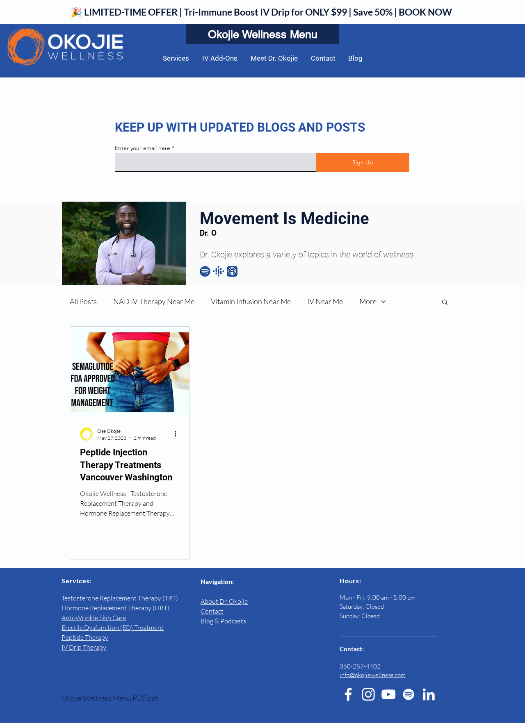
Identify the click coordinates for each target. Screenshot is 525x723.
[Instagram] (368, 694)
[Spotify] (408, 694)
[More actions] (178, 434)
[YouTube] (388, 694)
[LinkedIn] (428, 694)
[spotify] (205, 271)
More (368, 301)
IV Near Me (325, 301)
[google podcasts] (218, 271)
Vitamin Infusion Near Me (251, 301)
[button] (445, 302)
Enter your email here (142, 148)
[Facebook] (348, 694)
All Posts (83, 301)
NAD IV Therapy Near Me (153, 301)
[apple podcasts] (232, 271)
